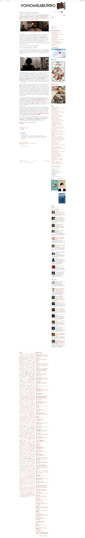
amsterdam (27, 357)
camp (26, 368)
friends (20, 395)
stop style (25, 466)
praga (34, 443)
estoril (32, 389)
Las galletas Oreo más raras (56, 122)
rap (32, 447)
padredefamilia (21, 436)
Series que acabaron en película (57, 161)
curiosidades (31, 379)
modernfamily (33, 426)
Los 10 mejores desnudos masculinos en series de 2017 (60, 309)
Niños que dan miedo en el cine (57, 130)
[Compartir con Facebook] (22, 129)
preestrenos (23, 444)
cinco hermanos (32, 371)
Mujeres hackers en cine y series (57, 128)
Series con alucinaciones (56, 154)
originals (25, 435)
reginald (32, 449)
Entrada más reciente (23, 160)
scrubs (20, 455)
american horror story (31, 356)
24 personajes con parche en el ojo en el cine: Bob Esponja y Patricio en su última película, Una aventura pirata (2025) (60, 290)
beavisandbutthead (22, 361)
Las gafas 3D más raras (56, 121)
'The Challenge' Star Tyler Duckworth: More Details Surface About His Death (41, 398)
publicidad (32, 445)
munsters (23, 429)
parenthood (33, 436)
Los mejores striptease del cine (57, 126)
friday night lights (29, 394)
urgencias (25, 491)
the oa (26, 479)
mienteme (27, 423)
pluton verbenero (30, 442)
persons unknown (30, 440)
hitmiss (29, 403)
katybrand (32, 410)
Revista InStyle (54, 40)
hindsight (25, 403)
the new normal (29, 478)
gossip (23, 397)
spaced (22, 464)
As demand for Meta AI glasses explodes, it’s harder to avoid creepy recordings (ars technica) (41, 370)
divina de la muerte (24, 384)
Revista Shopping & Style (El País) (58, 39)
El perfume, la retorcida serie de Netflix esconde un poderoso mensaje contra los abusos (60, 334)
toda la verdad (23, 484)
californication (29, 367)
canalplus (33, 368)
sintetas (23, 460)
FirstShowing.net (38, 381)
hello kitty (26, 401)
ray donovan (21, 448)
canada (29, 368)
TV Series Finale (38, 377)
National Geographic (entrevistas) (57, 42)
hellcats (20, 401)
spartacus (26, 464)
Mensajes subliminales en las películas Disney (60, 282)
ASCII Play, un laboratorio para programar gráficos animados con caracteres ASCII (41, 374)
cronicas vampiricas (31, 377)
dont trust (33, 385)
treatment (27, 487)
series (26, 458)
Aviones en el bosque (39, 444)
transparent (21, 487)
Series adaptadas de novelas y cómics (58, 151)
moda (20, 426)
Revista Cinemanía (55, 36)
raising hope (28, 447)
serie (21, 458)
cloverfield (21, 373)
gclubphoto (54, 28)
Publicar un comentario (24, 146)
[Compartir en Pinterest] (23, 129)
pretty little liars (31, 444)
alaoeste (31, 354)
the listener (21, 477)
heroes (20, 403)
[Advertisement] (34, 153)
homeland (33, 403)
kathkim (28, 410)
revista (30, 450)
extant (20, 391)
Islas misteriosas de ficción (57, 119)
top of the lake (31, 485)
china (22, 371)
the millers (23, 478)
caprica (22, 369)
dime (29, 383)
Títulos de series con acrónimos (57, 163)
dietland (26, 383)
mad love (31, 417)
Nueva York (27, 432)
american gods (21, 356)
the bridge (30, 471)
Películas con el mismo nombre (57, 136)
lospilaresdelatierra (24, 416)
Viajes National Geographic (56, 43)
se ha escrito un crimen (28, 455)
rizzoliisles (21, 452)
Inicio (35, 160)
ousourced (29, 435)
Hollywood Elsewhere (39, 393)
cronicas (25, 377)
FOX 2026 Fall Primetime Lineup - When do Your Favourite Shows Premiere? (41, 360)
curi (25, 379)
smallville (31, 461)
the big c (24, 471)
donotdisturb (27, 385)
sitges (32, 460)
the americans (29, 470)
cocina (26, 373)
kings (27, 411)
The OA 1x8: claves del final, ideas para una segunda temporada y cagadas (60, 218)
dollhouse (31, 384)
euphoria (20, 390)
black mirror (30, 363)
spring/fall (31, 464)
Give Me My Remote (39, 401)
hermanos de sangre (29, 402)
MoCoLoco (37, 524)
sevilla (33, 458)
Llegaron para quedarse (40, 502)
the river (22, 481)
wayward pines (28, 494)
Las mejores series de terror (57, 123)
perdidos (29, 438)
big (25, 362)
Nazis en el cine (54, 129)
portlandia (29, 443)
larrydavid (31, 411)
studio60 (33, 467)
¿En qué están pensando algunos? (41, 493)
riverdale (31, 451)
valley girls (26, 492)
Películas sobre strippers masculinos (58, 139)
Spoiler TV (37, 358)
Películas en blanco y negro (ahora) (58, 137)
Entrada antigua (46, 160)
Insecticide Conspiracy (40, 522)
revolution (21, 451)
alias (32, 355)
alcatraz (20, 355)
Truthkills (37, 405)
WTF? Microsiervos (39, 419)
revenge (26, 450)
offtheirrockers (32, 433)
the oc (30, 479)
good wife (33, 396)
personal (21, 440)
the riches (33, 480)
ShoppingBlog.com (38, 429)
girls (20, 396)
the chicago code (25, 472)
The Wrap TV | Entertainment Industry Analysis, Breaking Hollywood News (42, 533)
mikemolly (32, 423)
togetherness (21, 485)
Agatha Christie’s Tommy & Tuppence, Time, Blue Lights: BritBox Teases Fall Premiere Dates (42, 379)
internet (23, 407)
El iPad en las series (55, 114)
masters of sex (22, 420)
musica (33, 429)
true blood (33, 487)
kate (24, 410)
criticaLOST (30, 376)
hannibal (27, 398)
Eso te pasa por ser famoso (40, 521)
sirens (28, 460)
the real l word (28, 480)
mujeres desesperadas (31, 428)
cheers (26, 370)
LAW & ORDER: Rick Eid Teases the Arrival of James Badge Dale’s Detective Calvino (41, 403)
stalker (24, 465)
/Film (37, 385)
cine (23, 372)
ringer (26, 451)
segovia (20, 456)
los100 (34, 415)
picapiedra (21, 441)
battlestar (21, 360)
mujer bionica (22, 428)
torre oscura (21, 486)
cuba (20, 379)
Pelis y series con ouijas (56, 142)
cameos (20, 368)
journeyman (23, 409)
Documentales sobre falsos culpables (58, 112)
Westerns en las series (56, 164)
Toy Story (31, 486)
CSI (32, 378)
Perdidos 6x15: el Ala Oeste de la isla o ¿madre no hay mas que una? (60, 246)
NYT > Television (38, 409)
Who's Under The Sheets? (40, 417)
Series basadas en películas (56, 153)
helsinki (32, 401)
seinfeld (24, 456)
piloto (29, 441)
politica (20, 443)
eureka (26, 390)
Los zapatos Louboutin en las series (58, 127)
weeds (34, 494)
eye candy (28, 391)
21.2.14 (22, 144)
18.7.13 (22, 139)
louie (31, 416)
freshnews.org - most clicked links (42, 368)
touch (26, 486)
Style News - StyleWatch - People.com (42, 485)
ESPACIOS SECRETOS (39, 454)
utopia (30, 491)
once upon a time (24, 434)
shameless (23, 459)
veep (30, 492)
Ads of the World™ (39, 450)
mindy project (33, 424)
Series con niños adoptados (56, 155)
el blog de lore (38, 422)
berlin (29, 361)
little (22, 414)
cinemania (30, 372)
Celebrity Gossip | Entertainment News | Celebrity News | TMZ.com (41, 396)
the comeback (26, 473)
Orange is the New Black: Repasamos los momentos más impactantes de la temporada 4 (42, 508)
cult (23, 379)
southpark (33, 463)
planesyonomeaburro (22, 442)
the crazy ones (32, 473)
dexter (29, 382)
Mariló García (23, 142)
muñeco (28, 429)
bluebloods (21, 364)
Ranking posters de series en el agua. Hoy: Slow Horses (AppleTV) (60, 253)
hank (23, 398)
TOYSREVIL (37, 416)
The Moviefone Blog (39, 514)
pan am (28, 436)
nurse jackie (21, 433)
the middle (33, 477)
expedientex (31, 390)
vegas (34, 492)
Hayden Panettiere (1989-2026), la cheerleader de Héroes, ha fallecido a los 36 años (60, 238)
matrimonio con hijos (31, 420)
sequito (30, 457)
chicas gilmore (32, 370)
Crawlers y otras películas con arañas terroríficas (60, 272)
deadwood (30, 381)
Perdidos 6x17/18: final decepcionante (59, 211)
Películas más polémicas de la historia (58, 138)
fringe (26, 395)
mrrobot (31, 427)
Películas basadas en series (56, 133)
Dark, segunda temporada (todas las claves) (59, 224)
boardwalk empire (28, 364)
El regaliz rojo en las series (57, 115)
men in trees (25, 422)
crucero (28, 378)
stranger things (27, 467)
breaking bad (28, 366)
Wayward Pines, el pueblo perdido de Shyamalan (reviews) (59, 231)
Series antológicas (55, 152)
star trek (29, 465)
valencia (20, 492)
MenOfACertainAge (32, 422)
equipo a (22, 389)
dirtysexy (33, 383)
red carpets (32, 448)
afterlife (26, 354)
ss (19, 465)
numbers (32, 432)
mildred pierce (21, 424)
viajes (28, 493)
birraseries (23, 363)
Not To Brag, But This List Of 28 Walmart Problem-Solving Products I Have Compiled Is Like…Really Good (42, 355)
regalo (28, 449)
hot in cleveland (29, 404)
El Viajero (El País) (55, 35)
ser (34, 457)
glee (24, 396)
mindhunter (27, 424)
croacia (20, 377)
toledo (26, 485)
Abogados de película (55, 107)
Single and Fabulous (39, 436)
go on (29, 396)
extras (24, 391)
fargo (32, 392)
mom (21, 427)
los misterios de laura (27, 415)
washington (22, 494)
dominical (21, 385)
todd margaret (30, 484)
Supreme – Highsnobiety (40, 440)
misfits (32, 425)
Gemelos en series (55, 117)
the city (30, 472)
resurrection (21, 450)
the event (31, 474)
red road (23, 449)
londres (30, 414)
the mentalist (27, 477)
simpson (33, 459)
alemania (27, 355)
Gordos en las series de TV (56, 118)
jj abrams (33, 408)
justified (20, 410)
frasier (20, 394)
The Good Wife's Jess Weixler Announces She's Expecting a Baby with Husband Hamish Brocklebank (41, 487)
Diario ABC (53, 44)
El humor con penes (55, 113)
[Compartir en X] (21, 129)
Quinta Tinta (38, 495)
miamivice (22, 423)
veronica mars (23, 493)
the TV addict (38, 433)
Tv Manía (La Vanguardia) (56, 41)
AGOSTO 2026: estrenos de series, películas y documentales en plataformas (60, 259)
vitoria (34, 493)
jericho (28, 408)
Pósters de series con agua (56, 146)
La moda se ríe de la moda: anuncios (58, 120)
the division (27, 474)
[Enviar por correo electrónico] (20, 129)
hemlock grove (21, 402)
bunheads (23, 367)
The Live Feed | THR (39, 531)
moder (27, 426)
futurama (31, 395)
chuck (26, 371)
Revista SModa (54, 38)
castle (26, 369)
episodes (33, 388)
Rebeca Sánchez (38, 475)
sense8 (26, 457)
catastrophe (21, 370)
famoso (27, 392)
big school (29, 362)
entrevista (27, 388)
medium (22, 421)
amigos (23, 357)
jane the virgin (22, 408)
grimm (27, 397)
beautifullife (29, 360)
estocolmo (27, 389)
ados (22, 354)
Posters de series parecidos (56, 147)
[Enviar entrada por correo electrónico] (27, 127)
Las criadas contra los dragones (41, 490)
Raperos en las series (55, 150)
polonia (25, 443)
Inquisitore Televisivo (40, 481)
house (20, 405)
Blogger (46, 535)
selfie (29, 456)
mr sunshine (26, 427)
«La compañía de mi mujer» (40, 420)
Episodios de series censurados (57, 116)
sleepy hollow (25, 461)
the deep (22, 474)
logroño (26, 414)
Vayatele (37, 362)
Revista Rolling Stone (55, 37)
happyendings (33, 398)
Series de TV (38, 506)
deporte (24, 382)
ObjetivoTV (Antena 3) (55, 45)
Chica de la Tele (38, 492)
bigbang (33, 362)
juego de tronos (30, 409)
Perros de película (55, 143)
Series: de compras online (56, 162)
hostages (23, 404)
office (27, 433)
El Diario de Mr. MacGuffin (40, 489)
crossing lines (23, 378)
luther (27, 417)
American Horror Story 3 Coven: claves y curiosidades (60, 302)
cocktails (33, 373)
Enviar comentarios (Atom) (29, 162)
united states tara (22, 490)
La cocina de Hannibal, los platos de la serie (60, 327)
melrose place (28, 421)
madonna (24, 418)
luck (23, 417)
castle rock (31, 369)
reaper (27, 448)
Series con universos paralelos (57, 158)
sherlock (28, 459)
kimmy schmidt (21, 411)
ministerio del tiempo (24, 425)
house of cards (28, 405)
